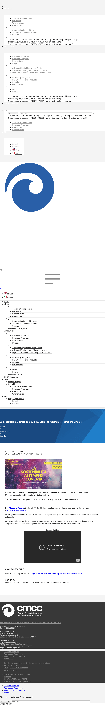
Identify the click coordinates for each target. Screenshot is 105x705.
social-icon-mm (15, 374)
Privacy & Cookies (11, 665)
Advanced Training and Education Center (29, 350)
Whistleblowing (10, 670)
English (15, 401)
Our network (17, 365)
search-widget (14, 382)
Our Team (16, 311)
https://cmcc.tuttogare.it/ (10, 648)
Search (7, 379)
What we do (9, 331)
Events (15, 372)
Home (6, 302)
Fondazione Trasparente (14, 656)
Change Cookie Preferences (16, 668)
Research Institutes (20, 335)
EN (1, 270)
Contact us (17, 316)
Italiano (15, 403)
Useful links (13, 384)
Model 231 (8, 659)
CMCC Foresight (11, 377)
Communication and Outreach (25, 321)
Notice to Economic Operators (17, 681)
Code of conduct (11, 652)
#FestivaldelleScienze (16, 510)
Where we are (18, 314)
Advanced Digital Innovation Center (27, 348)
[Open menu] (52, 286)
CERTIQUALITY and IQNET (15, 679)
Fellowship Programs (21, 357)
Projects (16, 343)
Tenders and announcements (24, 323)
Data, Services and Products (24, 360)
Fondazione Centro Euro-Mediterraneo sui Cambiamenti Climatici (30, 622)
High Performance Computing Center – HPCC (32, 352)
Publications (17, 340)
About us (8, 304)
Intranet (7, 677)
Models (15, 362)
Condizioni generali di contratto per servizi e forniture (27, 663)
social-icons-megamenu (18, 328)
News (14, 369)
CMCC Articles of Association (17, 674)
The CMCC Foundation (22, 309)
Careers (15, 326)
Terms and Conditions (13, 654)
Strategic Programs (20, 338)
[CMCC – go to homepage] (52, 214)
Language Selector (16, 399)
